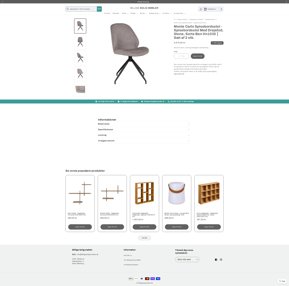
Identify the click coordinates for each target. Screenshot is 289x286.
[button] (125, 13)
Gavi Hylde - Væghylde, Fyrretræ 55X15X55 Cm (77, 214)
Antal (176, 51)
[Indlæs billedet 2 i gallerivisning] (80, 41)
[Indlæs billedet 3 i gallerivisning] (80, 57)
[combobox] (86, 9)
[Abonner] (196, 259)
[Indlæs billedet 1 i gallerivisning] (80, 26)
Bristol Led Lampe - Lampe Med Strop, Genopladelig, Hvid (177, 214)
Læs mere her (179, 74)
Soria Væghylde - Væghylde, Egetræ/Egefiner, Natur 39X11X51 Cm (207, 214)
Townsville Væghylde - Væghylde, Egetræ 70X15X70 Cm (143, 214)
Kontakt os (128, 255)
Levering (188, 48)
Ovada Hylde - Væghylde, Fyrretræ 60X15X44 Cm (109, 214)
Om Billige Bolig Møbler (132, 260)
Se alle (144, 238)
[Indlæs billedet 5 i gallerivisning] (80, 89)
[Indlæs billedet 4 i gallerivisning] (80, 73)
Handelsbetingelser (131, 265)
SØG (99, 9)
